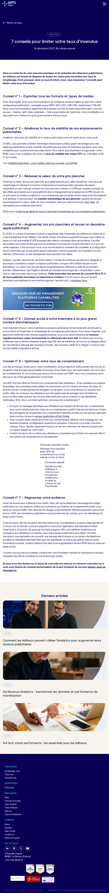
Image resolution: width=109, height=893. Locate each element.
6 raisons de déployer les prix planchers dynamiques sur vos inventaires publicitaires (60, 211)
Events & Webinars (13, 814)
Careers (8, 827)
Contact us (9, 834)
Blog (7, 797)
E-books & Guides (13, 801)
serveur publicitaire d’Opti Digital (52, 416)
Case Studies (10, 804)
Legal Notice (22, 890)
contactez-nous (79, 280)
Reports (8, 811)
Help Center (10, 831)
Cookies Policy (9, 890)
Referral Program (12, 838)
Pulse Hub (9, 787)
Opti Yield (89, 202)
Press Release (11, 807)
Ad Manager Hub (12, 771)
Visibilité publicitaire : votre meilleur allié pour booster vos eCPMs (42, 163)
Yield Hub (9, 774)
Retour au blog (14, 22)
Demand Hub (10, 778)
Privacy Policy (36, 890)
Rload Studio (100, 890)
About (7, 824)
